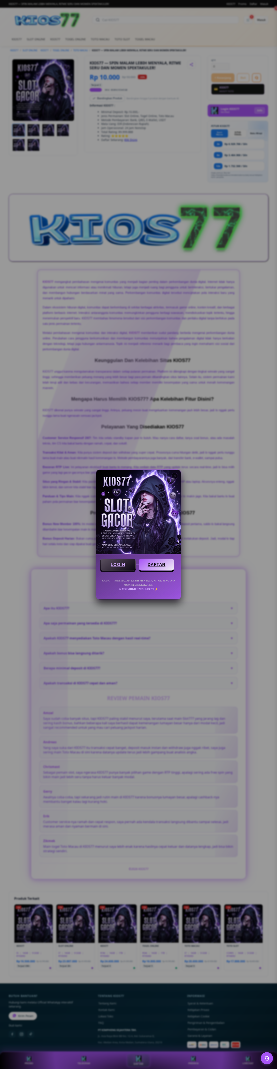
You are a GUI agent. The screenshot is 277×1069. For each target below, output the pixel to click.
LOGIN (118, 564)
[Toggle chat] (267, 1058)
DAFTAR (156, 564)
